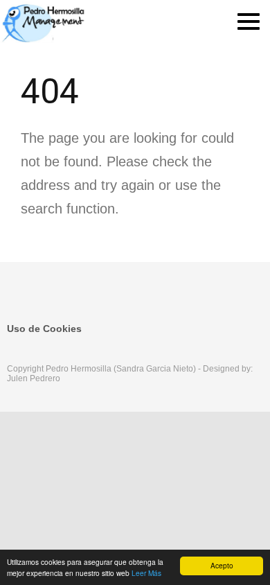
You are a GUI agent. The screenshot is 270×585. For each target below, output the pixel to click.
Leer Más (146, 573)
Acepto (221, 565)
